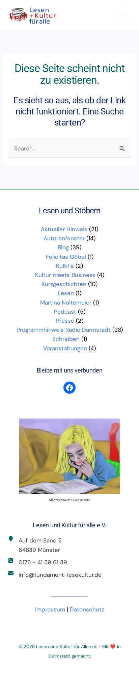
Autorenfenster (64, 238)
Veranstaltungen (65, 348)
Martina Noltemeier (65, 302)
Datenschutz (87, 609)
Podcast (65, 311)
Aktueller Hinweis (64, 229)
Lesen (66, 293)
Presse (65, 320)
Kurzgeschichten (63, 284)
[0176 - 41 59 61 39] (37, 562)
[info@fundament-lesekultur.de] (55, 574)
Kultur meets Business (65, 275)
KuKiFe (65, 266)
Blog (63, 247)
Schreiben (66, 339)
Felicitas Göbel (66, 256)
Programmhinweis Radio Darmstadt (64, 329)
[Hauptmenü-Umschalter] (123, 15)
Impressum (50, 609)
